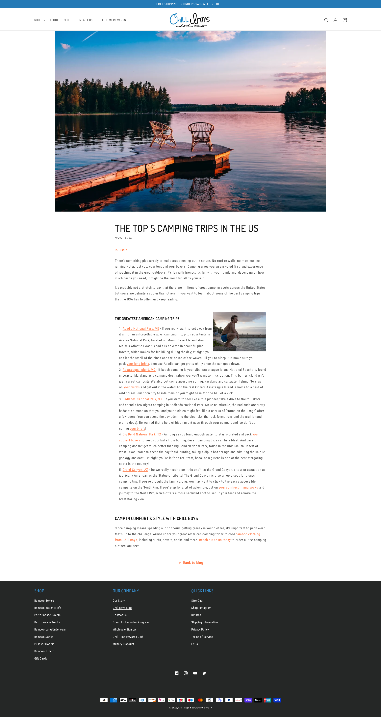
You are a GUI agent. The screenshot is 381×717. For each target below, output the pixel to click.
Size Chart (197, 600)
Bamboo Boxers (44, 600)
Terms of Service (202, 637)
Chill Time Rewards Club (128, 637)
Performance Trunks (47, 622)
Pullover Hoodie (44, 644)
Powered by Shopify (201, 707)
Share (123, 250)
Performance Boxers (47, 615)
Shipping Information (204, 622)
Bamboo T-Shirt (44, 651)
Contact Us (120, 615)
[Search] (326, 20)
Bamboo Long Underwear (50, 629)
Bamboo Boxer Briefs (48, 608)
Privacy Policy (200, 629)
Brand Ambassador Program (131, 622)
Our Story (119, 600)
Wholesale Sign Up (124, 629)
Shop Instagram (201, 608)
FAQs (194, 644)
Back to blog (193, 562)
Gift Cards (40, 658)
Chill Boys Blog (122, 608)
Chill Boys (183, 707)
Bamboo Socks (44, 637)
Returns (196, 615)
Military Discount (123, 644)
